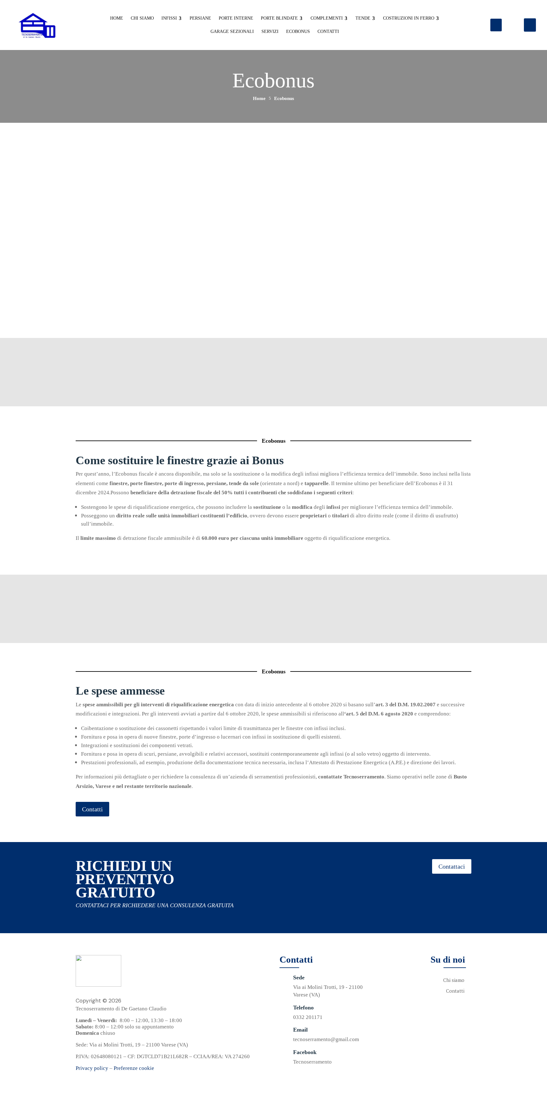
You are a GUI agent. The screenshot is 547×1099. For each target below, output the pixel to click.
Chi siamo (453, 980)
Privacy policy (92, 1068)
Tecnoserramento (312, 1062)
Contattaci (451, 866)
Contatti (92, 299)
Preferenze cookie (134, 1068)
